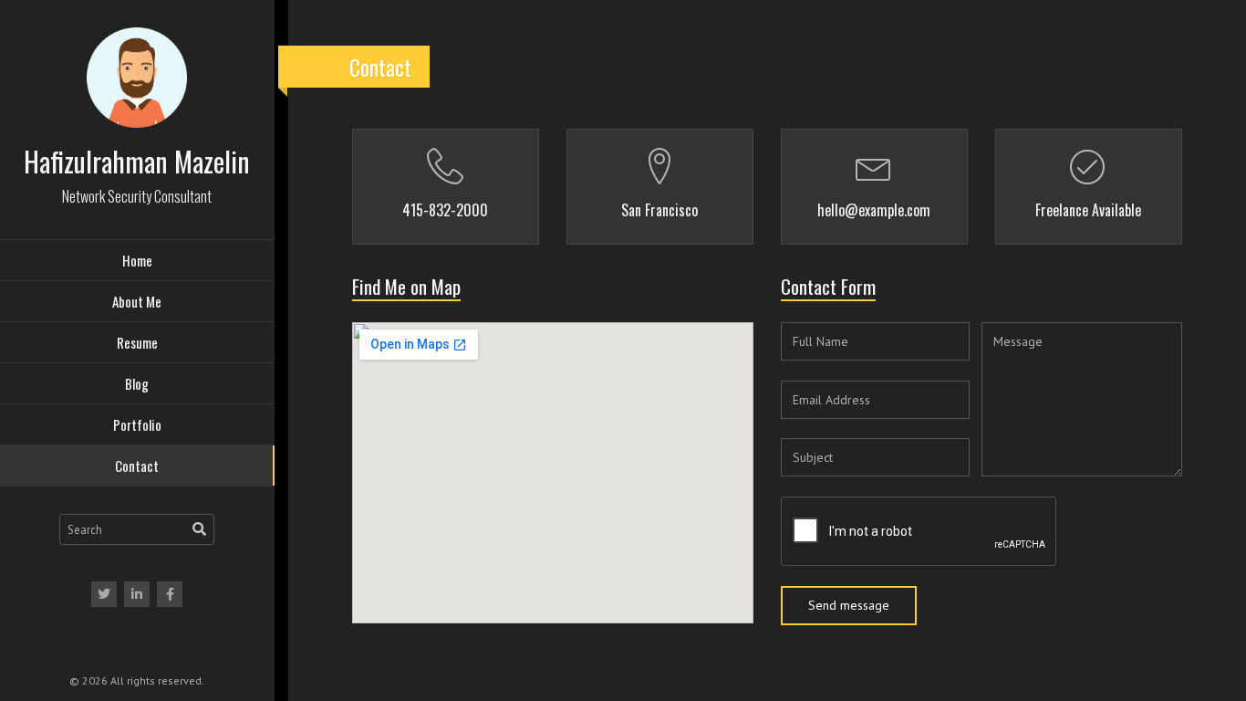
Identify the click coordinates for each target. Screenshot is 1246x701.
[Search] (199, 529)
